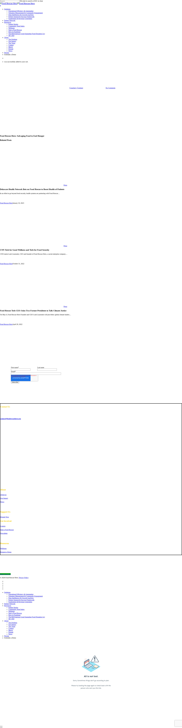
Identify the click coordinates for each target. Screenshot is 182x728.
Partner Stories (13, 607)
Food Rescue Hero (6, 203)
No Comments (110, 88)
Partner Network (9, 604)
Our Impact (12, 624)
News (10, 634)
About (6, 621)
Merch (10, 630)
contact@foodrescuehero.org (10, 419)
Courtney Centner (76, 88)
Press (91, 77)
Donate (10, 632)
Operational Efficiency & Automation (20, 594)
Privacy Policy (24, 578)
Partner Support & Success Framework (21, 600)
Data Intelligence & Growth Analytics (21, 598)
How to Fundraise (14, 615)
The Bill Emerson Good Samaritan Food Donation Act (26, 617)
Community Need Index (16, 609)
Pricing (6, 636)
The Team (11, 626)
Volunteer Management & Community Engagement (25, 596)
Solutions (7, 592)
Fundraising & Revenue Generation (20, 602)
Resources (7, 606)
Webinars (11, 611)
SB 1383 (11, 619)
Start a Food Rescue (15, 613)
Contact (11, 628)
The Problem (12, 623)
